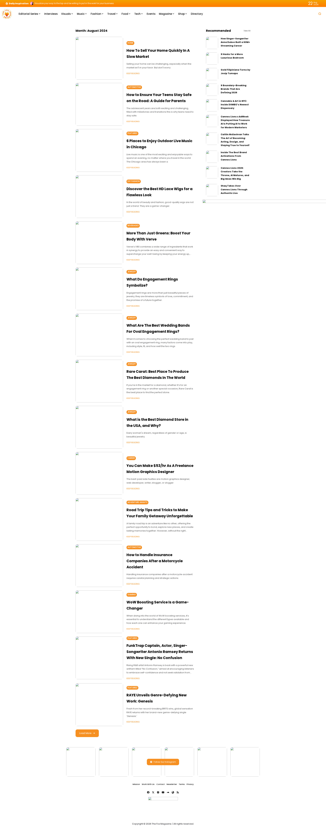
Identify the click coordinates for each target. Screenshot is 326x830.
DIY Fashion (134, 181)
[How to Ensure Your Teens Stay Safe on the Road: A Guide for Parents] (99, 104)
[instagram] (158, 792)
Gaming (132, 594)
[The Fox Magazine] (7, 14)
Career (131, 458)
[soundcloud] (168, 792)
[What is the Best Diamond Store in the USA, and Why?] (99, 427)
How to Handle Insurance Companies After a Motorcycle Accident (154, 560)
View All (247, 31)
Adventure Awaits (137, 502)
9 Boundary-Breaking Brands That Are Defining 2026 (233, 89)
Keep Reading (133, 73)
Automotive (134, 87)
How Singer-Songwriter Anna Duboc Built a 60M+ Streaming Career (235, 42)
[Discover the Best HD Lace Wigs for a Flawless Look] (99, 196)
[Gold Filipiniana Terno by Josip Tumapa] (212, 74)
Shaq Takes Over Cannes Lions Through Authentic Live (234, 189)
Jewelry (132, 271)
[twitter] (153, 792)
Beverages (133, 225)
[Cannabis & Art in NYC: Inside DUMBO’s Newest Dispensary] (212, 105)
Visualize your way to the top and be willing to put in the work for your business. (74, 3)
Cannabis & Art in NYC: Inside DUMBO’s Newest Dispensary (235, 105)
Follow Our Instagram (165, 761)
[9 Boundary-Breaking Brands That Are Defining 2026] (212, 90)
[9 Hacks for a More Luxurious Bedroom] (212, 58)
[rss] (178, 792)
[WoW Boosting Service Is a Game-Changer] (99, 611)
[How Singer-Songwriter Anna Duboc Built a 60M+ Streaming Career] (212, 43)
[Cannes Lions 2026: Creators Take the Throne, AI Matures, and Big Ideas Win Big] (212, 172)
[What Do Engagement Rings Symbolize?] (99, 288)
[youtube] (163, 792)
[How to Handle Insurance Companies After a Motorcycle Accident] (99, 565)
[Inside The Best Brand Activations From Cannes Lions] (212, 157)
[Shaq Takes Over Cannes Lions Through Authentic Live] (212, 190)
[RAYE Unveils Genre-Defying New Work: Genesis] (99, 704)
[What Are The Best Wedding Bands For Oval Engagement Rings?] (99, 335)
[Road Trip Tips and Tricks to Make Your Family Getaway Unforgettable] (99, 519)
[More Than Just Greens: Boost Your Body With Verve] (99, 242)
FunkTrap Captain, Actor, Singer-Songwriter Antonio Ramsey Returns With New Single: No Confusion (159, 651)
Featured (132, 133)
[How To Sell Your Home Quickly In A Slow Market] (99, 58)
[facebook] (148, 792)
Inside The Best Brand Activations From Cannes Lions (234, 156)
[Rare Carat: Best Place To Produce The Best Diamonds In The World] (99, 381)
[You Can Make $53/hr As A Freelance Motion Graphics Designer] (99, 473)
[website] (173, 792)
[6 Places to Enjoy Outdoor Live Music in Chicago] (99, 150)
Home (130, 43)
